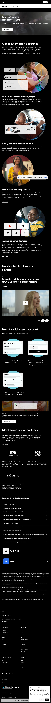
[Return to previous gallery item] (43, 320)
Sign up (45, 2)
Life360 (4, 484)
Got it (47, 699)
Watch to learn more (9, 421)
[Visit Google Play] (6, 687)
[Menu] (49, 2)
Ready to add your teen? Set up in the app (25, 700)
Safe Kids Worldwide (32, 461)
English (5, 679)
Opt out (41, 699)
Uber (3, 2)
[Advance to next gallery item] (47, 320)
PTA (3, 461)
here (42, 599)
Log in (40, 2)
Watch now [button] (8, 29)
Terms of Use (45, 576)
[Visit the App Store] (15, 687)
